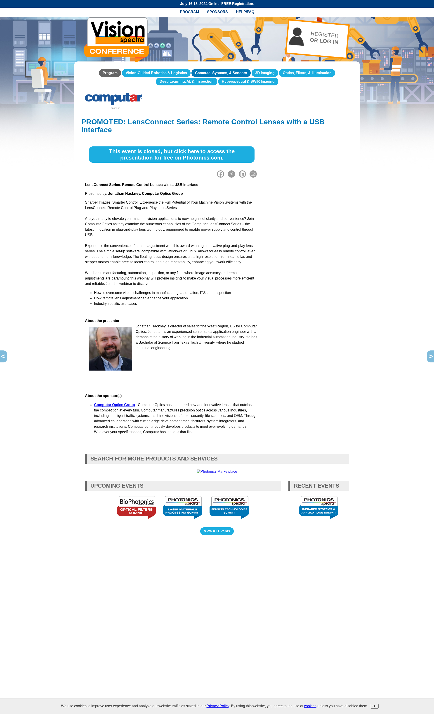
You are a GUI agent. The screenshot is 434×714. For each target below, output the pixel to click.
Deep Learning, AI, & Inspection (187, 81)
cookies (310, 706)
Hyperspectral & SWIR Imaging (248, 81)
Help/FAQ (245, 12)
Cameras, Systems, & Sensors (221, 73)
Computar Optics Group (114, 405)
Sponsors (217, 12)
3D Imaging (265, 73)
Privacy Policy (218, 706)
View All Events (217, 531)
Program (189, 12)
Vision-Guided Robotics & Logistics (156, 73)
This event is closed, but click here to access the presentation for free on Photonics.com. (172, 154)
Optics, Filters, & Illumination (307, 73)
